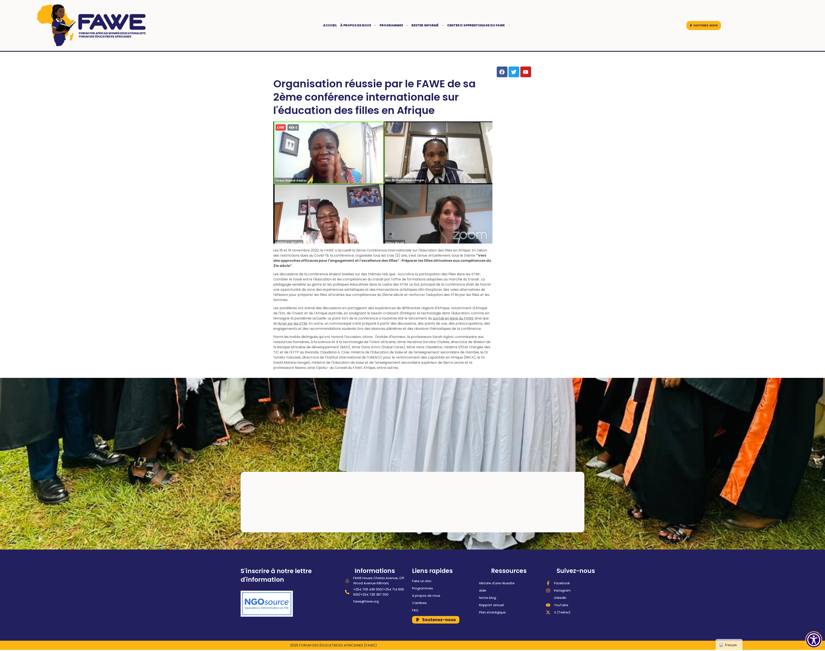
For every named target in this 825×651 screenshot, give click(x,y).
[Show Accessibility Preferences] (814, 640)
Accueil (330, 25)
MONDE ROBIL (523, 645)
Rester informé (424, 25)
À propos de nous (355, 25)
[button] (703, 25)
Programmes (391, 25)
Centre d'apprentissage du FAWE (476, 25)
